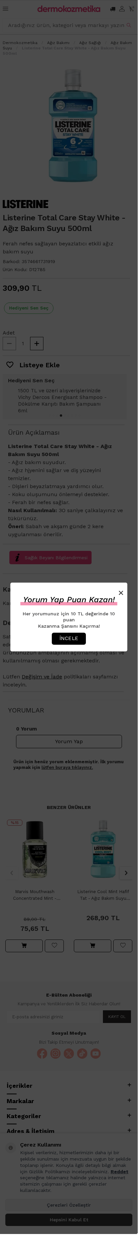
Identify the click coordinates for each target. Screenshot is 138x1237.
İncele (68, 638)
